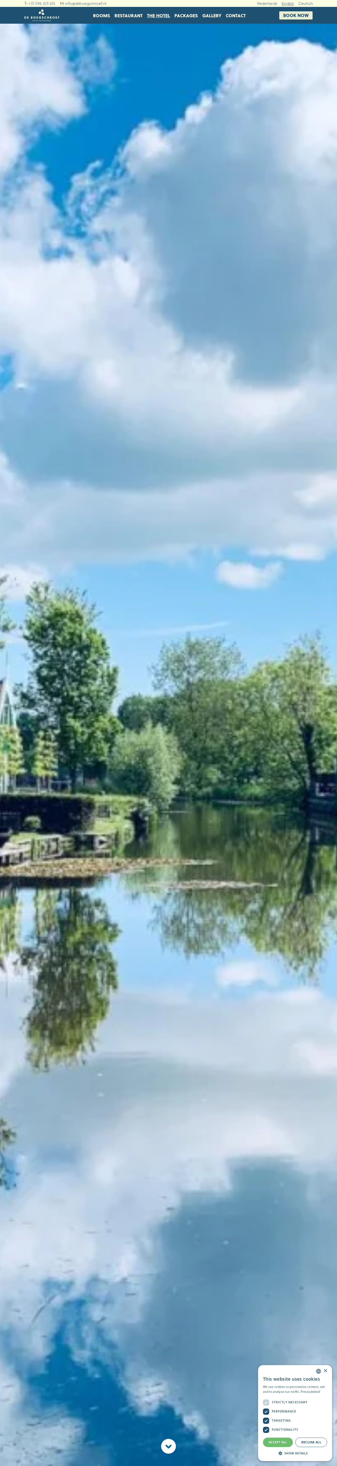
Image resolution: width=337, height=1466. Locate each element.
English (288, 3)
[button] (295, 1453)
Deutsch (306, 3)
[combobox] (318, 1371)
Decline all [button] (311, 1442)
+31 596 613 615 (41, 3)
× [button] (325, 1371)
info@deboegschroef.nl (85, 3)
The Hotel (158, 15)
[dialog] (295, 1413)
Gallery (211, 15)
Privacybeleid (310, 1392)
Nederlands (267, 3)
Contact (236, 15)
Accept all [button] (278, 1442)
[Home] (41, 15)
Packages (186, 15)
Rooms (101, 15)
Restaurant (128, 15)
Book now (296, 15)
